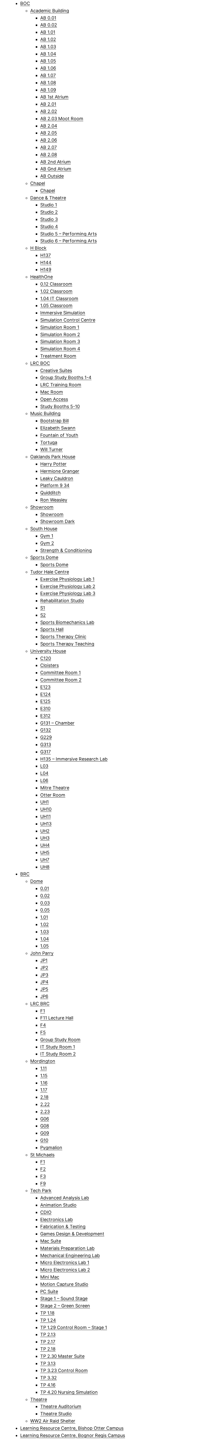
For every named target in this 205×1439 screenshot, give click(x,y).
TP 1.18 (47, 1313)
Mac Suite (50, 1241)
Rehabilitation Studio (62, 600)
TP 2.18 (48, 1349)
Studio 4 (49, 226)
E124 (45, 694)
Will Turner (51, 449)
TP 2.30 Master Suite (62, 1356)
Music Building (45, 413)
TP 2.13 (48, 1334)
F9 (43, 1183)
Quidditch (50, 492)
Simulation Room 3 (60, 341)
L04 (44, 773)
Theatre (38, 1399)
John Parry (42, 953)
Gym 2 (47, 543)
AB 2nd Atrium (55, 161)
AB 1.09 (48, 89)
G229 (46, 737)
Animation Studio (58, 1205)
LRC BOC (40, 363)
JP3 (44, 974)
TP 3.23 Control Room (64, 1370)
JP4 (44, 981)
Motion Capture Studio (64, 1284)
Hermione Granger (59, 471)
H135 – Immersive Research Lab (74, 759)
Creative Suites (56, 370)
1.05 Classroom (56, 305)
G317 (45, 751)
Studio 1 (48, 204)
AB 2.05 (48, 132)
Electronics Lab (56, 1219)
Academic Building (49, 10)
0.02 (45, 895)
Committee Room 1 (60, 672)
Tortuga (48, 442)
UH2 (45, 831)
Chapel (37, 183)
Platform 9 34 (55, 485)
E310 (45, 708)
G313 (45, 744)
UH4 (45, 845)
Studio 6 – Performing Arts (68, 240)
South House (43, 528)
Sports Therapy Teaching (67, 643)
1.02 (44, 924)
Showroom (42, 507)
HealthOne (41, 276)
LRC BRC (40, 1003)
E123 (45, 687)
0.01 (44, 888)
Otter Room (52, 795)
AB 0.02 (48, 24)
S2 (43, 615)
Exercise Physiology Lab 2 (67, 586)
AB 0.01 (48, 17)
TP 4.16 (48, 1385)
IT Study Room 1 (57, 1046)
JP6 (44, 996)
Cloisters (49, 665)
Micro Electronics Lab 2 (65, 1269)
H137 (45, 255)
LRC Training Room (60, 384)
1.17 (43, 1089)
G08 (44, 1125)
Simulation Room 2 (60, 334)
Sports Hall (52, 629)
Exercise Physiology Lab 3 (67, 593)
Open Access (54, 399)
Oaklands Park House (52, 456)
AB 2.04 (48, 125)
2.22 (45, 1104)
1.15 (44, 1075)
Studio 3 (49, 219)
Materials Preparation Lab (67, 1248)
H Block (38, 248)
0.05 (45, 910)
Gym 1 (46, 535)
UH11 (45, 816)
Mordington (42, 1061)
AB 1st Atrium (54, 96)
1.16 (44, 1082)
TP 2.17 (47, 1341)
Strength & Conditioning (66, 550)
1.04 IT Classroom (59, 298)
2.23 (45, 1111)
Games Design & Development (72, 1233)
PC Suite (49, 1291)
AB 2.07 (48, 147)
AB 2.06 (48, 140)
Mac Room (51, 392)
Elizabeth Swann (58, 428)
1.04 (44, 939)
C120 (45, 658)
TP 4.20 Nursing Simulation (69, 1392)
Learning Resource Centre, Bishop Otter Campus (72, 1428)
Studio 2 (49, 212)
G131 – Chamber (57, 723)
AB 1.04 (48, 53)
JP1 (44, 960)
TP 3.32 (48, 1377)
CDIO (46, 1212)
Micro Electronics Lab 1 (64, 1262)
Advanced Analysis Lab (64, 1197)
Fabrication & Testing (63, 1226)
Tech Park (41, 1190)
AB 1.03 (48, 46)
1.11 (43, 1068)
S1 (42, 607)
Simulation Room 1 (59, 327)
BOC (25, 3)
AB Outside (52, 176)
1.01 (44, 917)
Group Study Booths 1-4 (66, 377)
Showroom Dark (57, 521)
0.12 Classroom (56, 284)
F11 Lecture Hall (56, 1017)
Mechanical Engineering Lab (70, 1255)
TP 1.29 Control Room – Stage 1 (73, 1327)
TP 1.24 (48, 1320)
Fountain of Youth (59, 435)
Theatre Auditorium (60, 1406)
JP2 (44, 967)
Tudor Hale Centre (49, 571)
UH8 (45, 867)
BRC (25, 874)
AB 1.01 (47, 32)
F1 (42, 1010)
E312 (45, 715)
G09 (44, 1133)
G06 (44, 1118)
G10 (44, 1140)
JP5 (44, 989)
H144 (46, 262)
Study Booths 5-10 (60, 406)
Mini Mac (49, 1277)
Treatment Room (58, 356)
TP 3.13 (48, 1363)
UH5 (45, 852)
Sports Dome (44, 557)
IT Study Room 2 (58, 1053)
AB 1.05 (48, 60)
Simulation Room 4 (60, 348)
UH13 (46, 823)
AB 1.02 (48, 39)
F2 (43, 1169)
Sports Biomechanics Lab (67, 622)
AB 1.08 (48, 82)
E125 (45, 701)
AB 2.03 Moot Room (61, 118)
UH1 (44, 802)
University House (48, 651)
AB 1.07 (48, 75)
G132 (45, 730)
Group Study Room (60, 1039)
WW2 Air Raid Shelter (52, 1421)
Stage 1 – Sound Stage (64, 1298)
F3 (43, 1176)
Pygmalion (51, 1147)
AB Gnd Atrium (55, 168)
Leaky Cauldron (56, 478)
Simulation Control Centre (67, 320)
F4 (43, 1025)
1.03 (44, 931)
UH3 (45, 838)
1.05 (44, 946)
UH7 (44, 859)
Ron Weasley (53, 499)
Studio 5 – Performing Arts (68, 233)
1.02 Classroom (56, 291)
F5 (43, 1032)
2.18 (44, 1097)
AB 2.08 (48, 154)
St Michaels (42, 1154)
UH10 (46, 809)
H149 (45, 269)
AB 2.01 (48, 104)
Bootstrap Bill (54, 420)
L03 (44, 766)
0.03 (45, 903)
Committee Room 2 (61, 679)
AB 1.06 (48, 68)
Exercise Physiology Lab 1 (67, 579)
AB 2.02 (48, 111)
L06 (44, 780)
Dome (36, 881)
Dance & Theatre (48, 197)
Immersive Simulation (62, 312)
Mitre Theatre (54, 787)
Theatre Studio (56, 1413)
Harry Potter (53, 464)
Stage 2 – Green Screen (65, 1305)
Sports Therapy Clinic (63, 636)
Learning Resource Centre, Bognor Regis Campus (72, 1435)
